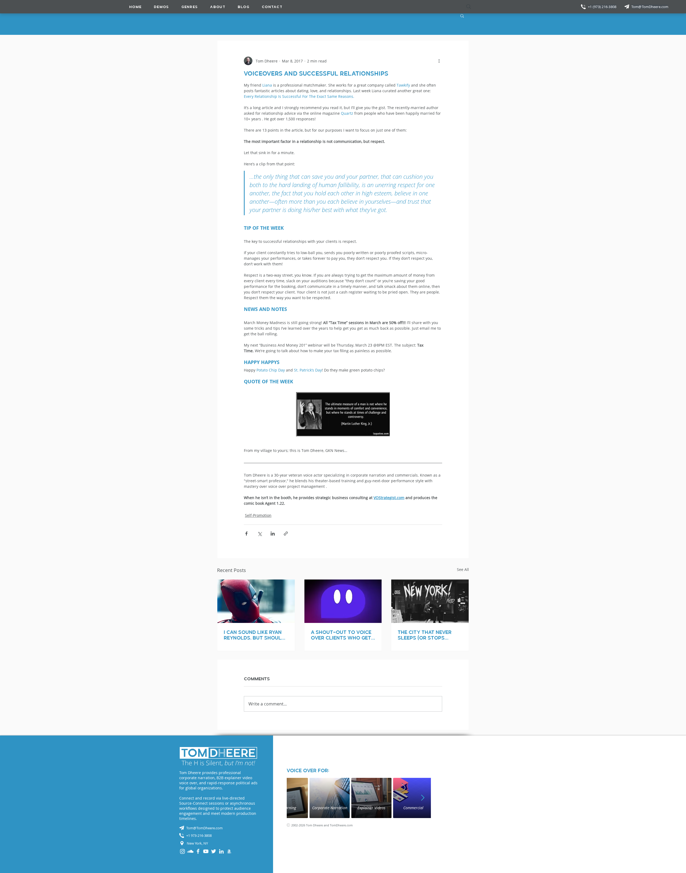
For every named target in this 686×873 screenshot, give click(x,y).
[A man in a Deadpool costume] (256, 601)
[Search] (468, 6)
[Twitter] (213, 851)
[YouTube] (206, 851)
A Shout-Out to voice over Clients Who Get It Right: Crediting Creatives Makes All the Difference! (341, 635)
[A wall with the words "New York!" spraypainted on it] (430, 601)
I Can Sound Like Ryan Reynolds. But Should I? (254, 635)
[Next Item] (423, 798)
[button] (189, 6)
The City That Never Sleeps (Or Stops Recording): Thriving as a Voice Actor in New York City (429, 635)
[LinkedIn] (221, 851)
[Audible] (229, 851)
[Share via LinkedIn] (272, 533)
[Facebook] (198, 851)
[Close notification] (678, 840)
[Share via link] (285, 533)
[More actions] (439, 61)
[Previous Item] (295, 798)
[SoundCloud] (190, 851)
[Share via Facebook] (246, 533)
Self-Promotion (258, 515)
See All (463, 569)
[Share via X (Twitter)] (259, 533)
